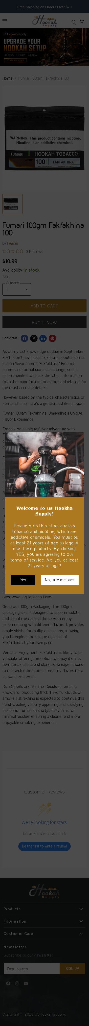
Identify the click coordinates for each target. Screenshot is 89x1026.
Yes (23, 579)
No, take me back (60, 579)
